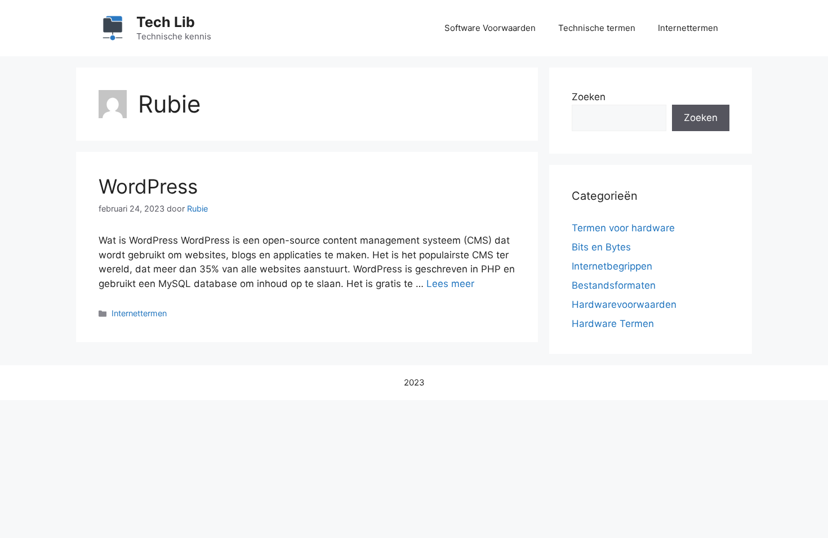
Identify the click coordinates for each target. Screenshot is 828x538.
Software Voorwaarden (490, 28)
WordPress (148, 186)
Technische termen (596, 28)
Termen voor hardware (623, 228)
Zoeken (589, 96)
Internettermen (688, 28)
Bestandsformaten (614, 285)
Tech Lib (165, 22)
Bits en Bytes (601, 247)
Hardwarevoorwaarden (624, 304)
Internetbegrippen (612, 266)
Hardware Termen (613, 323)
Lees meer (450, 283)
